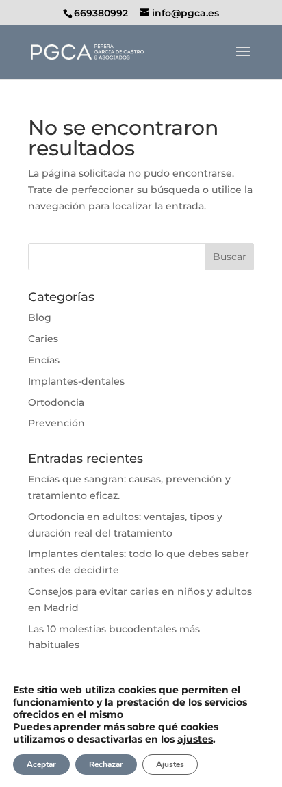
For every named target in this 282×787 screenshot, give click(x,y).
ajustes (195, 739)
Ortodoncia (56, 402)
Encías (44, 360)
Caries (43, 339)
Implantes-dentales (76, 381)
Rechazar (106, 764)
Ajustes (170, 764)
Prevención (56, 423)
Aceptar (41, 764)
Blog (39, 317)
